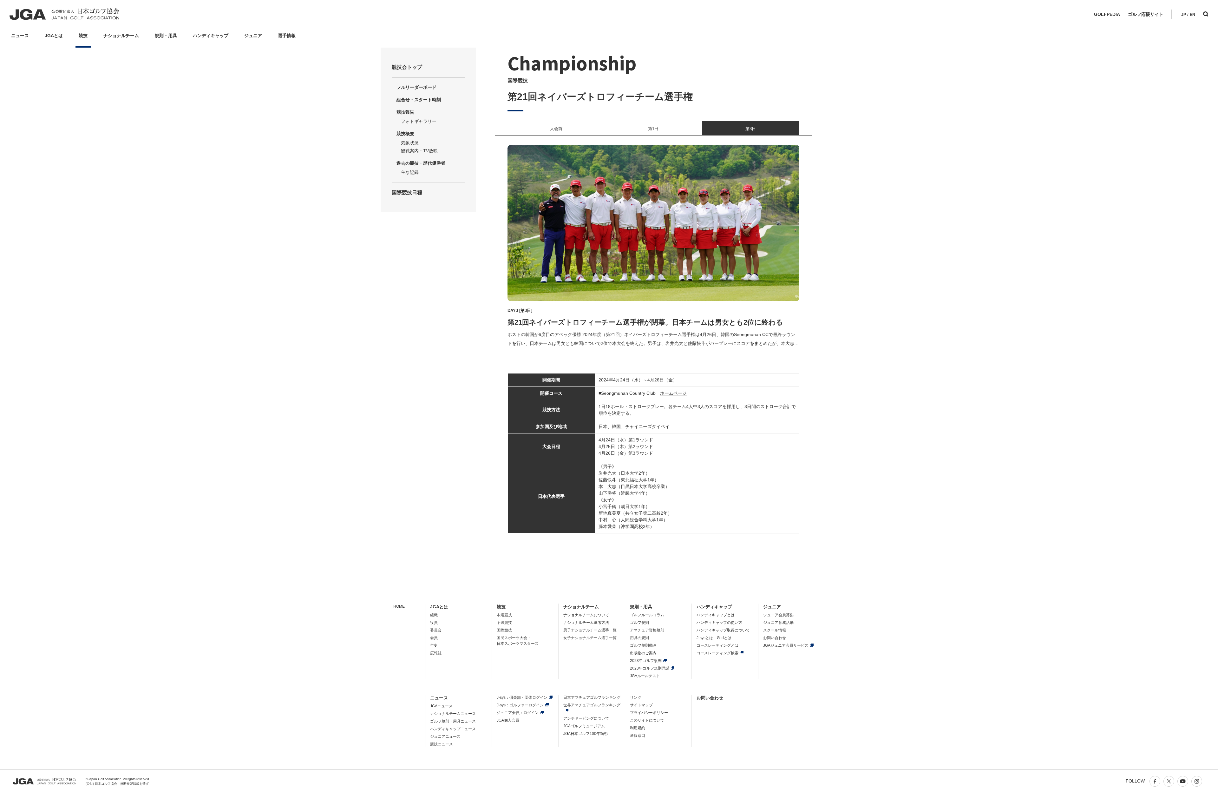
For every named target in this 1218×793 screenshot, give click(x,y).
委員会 (436, 630)
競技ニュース (441, 744)
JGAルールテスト (645, 676)
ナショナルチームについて (586, 615)
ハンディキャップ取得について (723, 630)
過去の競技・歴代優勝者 (420, 163)
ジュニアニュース (445, 736)
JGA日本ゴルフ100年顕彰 (585, 733)
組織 (434, 615)
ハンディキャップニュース (453, 729)
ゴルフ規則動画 (643, 645)
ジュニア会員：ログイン (518, 712)
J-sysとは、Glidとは (714, 638)
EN (1192, 14)
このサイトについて (647, 720)
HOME (399, 606)
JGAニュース (441, 706)
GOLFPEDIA (1107, 14)
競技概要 (405, 133)
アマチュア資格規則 (647, 630)
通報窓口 (637, 735)
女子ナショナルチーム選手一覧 (590, 638)
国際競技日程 (407, 192)
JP (1183, 14)
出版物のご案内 (643, 653)
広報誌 (436, 653)
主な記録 (410, 172)
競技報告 (405, 112)
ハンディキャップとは (716, 615)
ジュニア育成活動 (778, 622)
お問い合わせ (774, 638)
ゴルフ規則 (639, 622)
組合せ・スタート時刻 (418, 99)
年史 (434, 645)
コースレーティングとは (717, 645)
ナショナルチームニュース (453, 713)
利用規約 (637, 728)
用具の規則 (639, 638)
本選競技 (504, 615)
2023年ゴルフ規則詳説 (649, 668)
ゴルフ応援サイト (1145, 14)
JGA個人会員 (508, 720)
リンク (635, 697)
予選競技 (504, 622)
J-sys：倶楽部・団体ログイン (522, 697)
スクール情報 (774, 630)
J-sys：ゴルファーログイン (520, 705)
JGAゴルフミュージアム (584, 726)
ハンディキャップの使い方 (719, 622)
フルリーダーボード (416, 87)
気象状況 (410, 142)
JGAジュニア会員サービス (786, 645)
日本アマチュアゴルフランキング (591, 697)
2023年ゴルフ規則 (646, 660)
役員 (434, 622)
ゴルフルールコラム (647, 615)
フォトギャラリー (418, 121)
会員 (434, 638)
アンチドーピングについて (586, 718)
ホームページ (673, 393)
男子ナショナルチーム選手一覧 (590, 630)
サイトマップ (641, 705)
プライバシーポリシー (649, 712)
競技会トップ (407, 67)
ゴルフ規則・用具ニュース (453, 721)
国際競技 (504, 630)
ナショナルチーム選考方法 (586, 622)
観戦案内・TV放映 (419, 150)
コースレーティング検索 (717, 653)
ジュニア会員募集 (778, 615)
